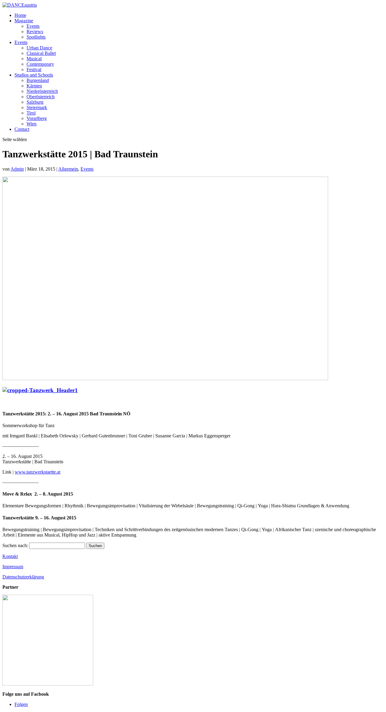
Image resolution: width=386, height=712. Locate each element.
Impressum (12, 566)
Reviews (35, 31)
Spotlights (36, 36)
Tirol (31, 112)
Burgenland (38, 80)
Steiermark (37, 107)
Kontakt (10, 556)
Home (20, 15)
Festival (34, 69)
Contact (21, 129)
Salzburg (35, 102)
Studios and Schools (33, 74)
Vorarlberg (37, 118)
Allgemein (68, 169)
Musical (34, 58)
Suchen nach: (15, 545)
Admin (17, 169)
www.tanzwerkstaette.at (37, 471)
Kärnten (34, 85)
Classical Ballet (41, 53)
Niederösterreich (42, 91)
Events (33, 26)
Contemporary (40, 64)
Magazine (23, 20)
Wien (31, 123)
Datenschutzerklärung (23, 576)
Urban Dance (39, 47)
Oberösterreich (41, 96)
